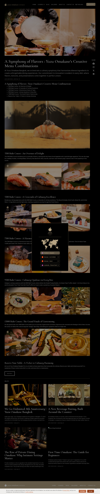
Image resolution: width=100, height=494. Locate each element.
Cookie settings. (29, 492)
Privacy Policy (66, 490)
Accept (90, 491)
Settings (82, 491)
